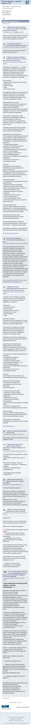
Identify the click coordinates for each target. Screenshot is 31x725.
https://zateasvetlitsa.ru (9, 426)
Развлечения (10, 238)
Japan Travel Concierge (15, 512)
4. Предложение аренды (13, 27)
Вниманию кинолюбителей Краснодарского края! (14, 239)
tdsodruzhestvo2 (14, 62)
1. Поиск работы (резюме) (13, 44)
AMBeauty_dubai (14, 578)
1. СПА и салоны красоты (15, 571)
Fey (11, 434)
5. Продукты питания (12, 57)
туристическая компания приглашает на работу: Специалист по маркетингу (14, 447)
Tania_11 (12, 32)
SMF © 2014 (15, 717)
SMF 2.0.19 (9, 717)
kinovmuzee (13, 243)
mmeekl (12, 451)
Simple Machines (21, 717)
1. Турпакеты (9, 509)
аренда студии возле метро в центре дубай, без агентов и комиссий (15, 28)
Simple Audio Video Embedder (16, 718)
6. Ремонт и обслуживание (14, 431)
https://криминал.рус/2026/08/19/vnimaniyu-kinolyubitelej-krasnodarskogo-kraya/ (15, 281)
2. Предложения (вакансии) (14, 444)
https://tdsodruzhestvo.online (10, 233)
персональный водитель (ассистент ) (17, 45)
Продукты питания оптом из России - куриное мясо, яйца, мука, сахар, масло (15, 58)
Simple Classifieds (12, 702)
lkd (11, 484)
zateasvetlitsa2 (13, 291)
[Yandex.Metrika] (6, 709)
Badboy (12, 47)
